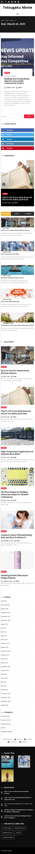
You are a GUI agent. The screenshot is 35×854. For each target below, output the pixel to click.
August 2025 (4, 624)
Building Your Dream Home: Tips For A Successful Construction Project (17, 81)
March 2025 (4, 639)
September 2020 (6, 701)
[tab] (6, 214)
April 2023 (4, 674)
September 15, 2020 (8, 323)
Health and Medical (6, 731)
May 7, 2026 (6, 228)
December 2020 (5, 693)
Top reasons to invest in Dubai (10, 254)
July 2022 (3, 682)
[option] (17, 183)
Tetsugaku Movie (17, 7)
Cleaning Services (6, 724)
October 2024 (5, 655)
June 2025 (4, 632)
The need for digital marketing (10, 301)
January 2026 (4, 608)
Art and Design (5, 716)
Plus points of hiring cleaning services (12, 278)
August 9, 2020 (7, 252)
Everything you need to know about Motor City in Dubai (17, 325)
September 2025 (6, 620)
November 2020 (5, 697)
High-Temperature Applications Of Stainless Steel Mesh (18, 804)
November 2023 (5, 666)
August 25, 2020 (7, 299)
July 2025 (3, 628)
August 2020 (4, 705)
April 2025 (4, 635)
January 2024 (4, 662)
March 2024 (4, 659)
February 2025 (5, 643)
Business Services (6, 720)
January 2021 (4, 689)
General (7, 72)
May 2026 (4, 601)
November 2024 (5, 651)
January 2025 (4, 647)
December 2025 (5, 612)
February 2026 (5, 605)
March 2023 (4, 678)
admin (20, 87)
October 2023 (5, 670)
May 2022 (4, 686)
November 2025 (5, 616)
